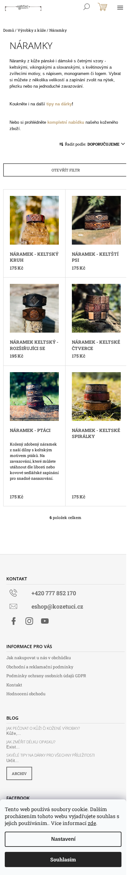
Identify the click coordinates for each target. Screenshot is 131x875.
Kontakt (14, 685)
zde (92, 823)
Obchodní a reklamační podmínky (39, 667)
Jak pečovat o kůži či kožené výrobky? (43, 728)
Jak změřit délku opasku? (30, 742)
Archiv (19, 773)
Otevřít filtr (66, 169)
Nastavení (63, 839)
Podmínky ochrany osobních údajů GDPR (46, 675)
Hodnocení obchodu (25, 694)
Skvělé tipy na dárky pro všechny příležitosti (50, 755)
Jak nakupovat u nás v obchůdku (38, 657)
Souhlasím (63, 859)
